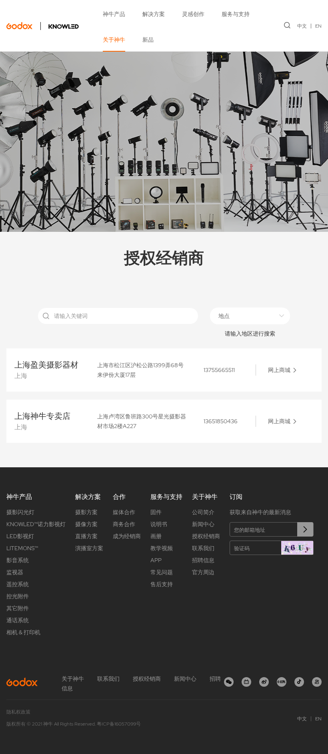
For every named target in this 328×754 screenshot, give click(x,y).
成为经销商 (127, 536)
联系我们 (203, 548)
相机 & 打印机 (23, 632)
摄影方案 (86, 512)
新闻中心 (203, 524)
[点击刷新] (297, 548)
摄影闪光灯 (20, 512)
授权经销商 (206, 536)
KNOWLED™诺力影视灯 (36, 524)
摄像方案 (86, 524)
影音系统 (17, 560)
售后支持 (161, 584)
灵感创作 (193, 14)
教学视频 (161, 548)
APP (156, 560)
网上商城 (279, 370)
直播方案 (86, 536)
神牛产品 (114, 14)
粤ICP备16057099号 (119, 724)
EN (318, 26)
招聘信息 (203, 560)
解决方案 (153, 14)
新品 (148, 39)
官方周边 (203, 572)
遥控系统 (17, 584)
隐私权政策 (18, 712)
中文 (302, 26)
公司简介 (203, 512)
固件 (156, 512)
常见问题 (161, 572)
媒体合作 (124, 512)
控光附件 (17, 596)
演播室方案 (89, 548)
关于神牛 (114, 39)
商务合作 (124, 524)
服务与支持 (236, 14)
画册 (156, 536)
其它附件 (17, 608)
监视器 (14, 572)
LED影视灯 (20, 536)
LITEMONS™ (22, 548)
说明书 (158, 524)
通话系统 (17, 620)
